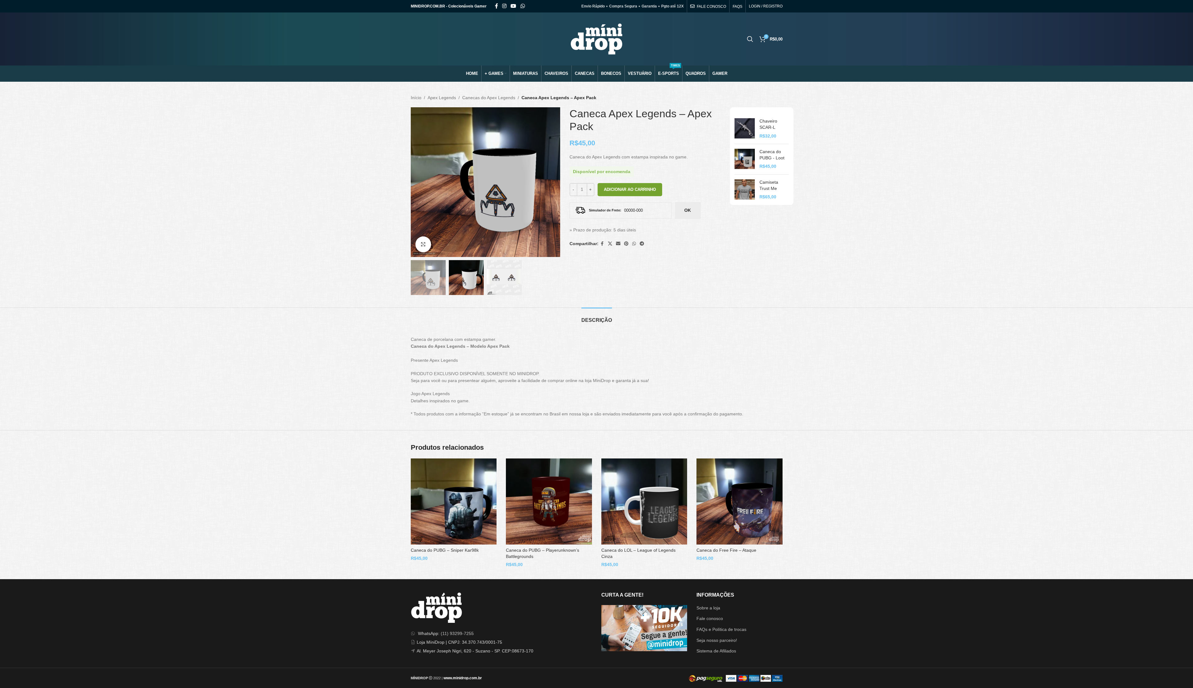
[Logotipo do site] (596, 38)
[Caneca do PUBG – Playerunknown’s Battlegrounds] (549, 501)
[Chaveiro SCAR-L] (745, 128)
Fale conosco (709, 618)
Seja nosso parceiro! (716, 640)
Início (416, 97)
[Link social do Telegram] (642, 244)
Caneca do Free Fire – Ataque (726, 550)
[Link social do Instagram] (504, 6)
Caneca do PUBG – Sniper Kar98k (445, 550)
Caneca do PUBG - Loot (771, 154)
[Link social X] (610, 244)
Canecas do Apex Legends (488, 97)
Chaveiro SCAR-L (768, 124)
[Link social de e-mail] (618, 244)
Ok (687, 210)
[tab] (596, 317)
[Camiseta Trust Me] (745, 189)
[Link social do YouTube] (513, 6)
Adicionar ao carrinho (630, 189)
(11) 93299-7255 (457, 633)
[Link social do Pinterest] (626, 244)
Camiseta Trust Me (768, 185)
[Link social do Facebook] (496, 6)
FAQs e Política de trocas (721, 629)
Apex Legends (442, 97)
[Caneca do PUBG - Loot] (745, 159)
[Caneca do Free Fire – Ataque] (739, 501)
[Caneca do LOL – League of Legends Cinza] (644, 501)
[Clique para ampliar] (423, 244)
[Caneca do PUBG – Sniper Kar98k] (454, 501)
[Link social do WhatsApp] (522, 6)
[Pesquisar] (750, 39)
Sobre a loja (708, 607)
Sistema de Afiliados (716, 650)
